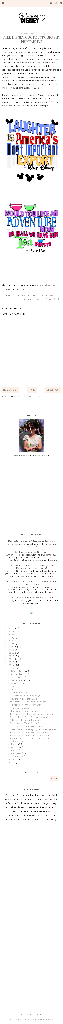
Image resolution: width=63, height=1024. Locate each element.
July (14, 686)
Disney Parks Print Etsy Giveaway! (29, 717)
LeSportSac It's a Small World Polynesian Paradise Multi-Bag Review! (31, 566)
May (13, 744)
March (15, 750)
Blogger (38, 1014)
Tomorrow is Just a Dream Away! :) (29, 702)
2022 (12, 640)
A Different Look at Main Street (27, 720)
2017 (12, 656)
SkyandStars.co (44, 1020)
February (16, 753)
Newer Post (10, 390)
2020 (12, 646)
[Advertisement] (31, 495)
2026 (12, 628)
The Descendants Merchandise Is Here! (31, 597)
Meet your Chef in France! (24, 711)
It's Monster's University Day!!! (26, 705)
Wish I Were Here (19, 692)
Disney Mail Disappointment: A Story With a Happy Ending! (31, 582)
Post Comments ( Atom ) (30, 396)
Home (32, 390)
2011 (12, 762)
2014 (12, 665)
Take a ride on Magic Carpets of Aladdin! (32, 714)
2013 (12, 668)
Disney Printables (29, 296)
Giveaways (49, 296)
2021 (12, 643)
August (15, 683)
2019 (12, 650)
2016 (12, 659)
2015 (12, 662)
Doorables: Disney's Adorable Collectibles (31, 541)
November (17, 674)
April (14, 747)
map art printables (44, 285)
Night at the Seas (19, 708)
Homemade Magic (31, 299)
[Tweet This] (50, 299)
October (16, 677)
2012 (12, 759)
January (16, 756)
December (17, 671)
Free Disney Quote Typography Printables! (33, 729)
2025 (12, 631)
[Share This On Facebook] (46, 299)
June (14, 689)
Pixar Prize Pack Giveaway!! (25, 696)
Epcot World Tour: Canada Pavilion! (29, 735)
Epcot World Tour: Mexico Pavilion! (29, 726)
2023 (12, 637)
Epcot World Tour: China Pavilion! (28, 723)
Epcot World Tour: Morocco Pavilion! (30, 732)
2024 (12, 634)
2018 (12, 653)
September (17, 680)
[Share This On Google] (59, 299)
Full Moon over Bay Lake (23, 699)
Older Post (53, 390)
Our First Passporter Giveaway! (31, 552)
